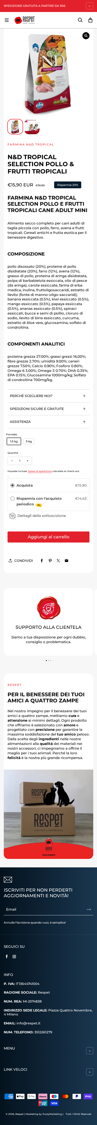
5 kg (29, 441)
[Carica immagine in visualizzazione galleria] (15, 126)
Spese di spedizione (40, 471)
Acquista (24, 485)
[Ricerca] (80, 20)
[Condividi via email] (66, 561)
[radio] (12, 485)
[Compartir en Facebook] (42, 561)
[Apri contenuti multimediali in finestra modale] (85, 35)
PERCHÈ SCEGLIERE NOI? (31, 396)
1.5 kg (14, 441)
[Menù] (6, 20)
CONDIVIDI (23, 561)
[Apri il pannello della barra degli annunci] (89, 5)
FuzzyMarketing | (53, 1114)
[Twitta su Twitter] (58, 561)
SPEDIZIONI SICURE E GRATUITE (37, 409)
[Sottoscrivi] (89, 909)
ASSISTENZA (20, 422)
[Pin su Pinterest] (50, 561)
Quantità (13, 452)
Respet (19, 1114)
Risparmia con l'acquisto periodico (39, 501)
